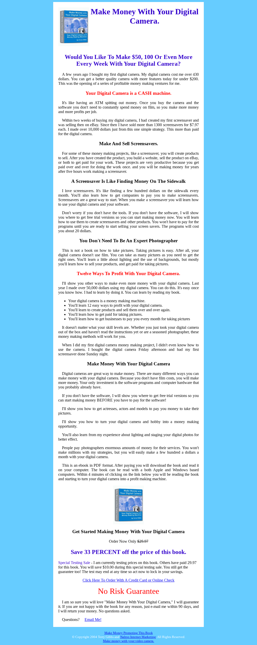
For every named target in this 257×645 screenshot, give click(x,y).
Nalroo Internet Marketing (138, 637)
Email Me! (93, 619)
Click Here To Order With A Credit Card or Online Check (128, 580)
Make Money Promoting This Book (128, 633)
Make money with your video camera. (128, 641)
